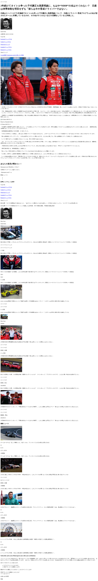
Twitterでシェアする (6, 41)
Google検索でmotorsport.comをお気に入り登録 (12, 55)
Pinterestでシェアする (6, 49)
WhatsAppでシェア (5, 44)
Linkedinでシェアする (6, 47)
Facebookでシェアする (6, 39)
